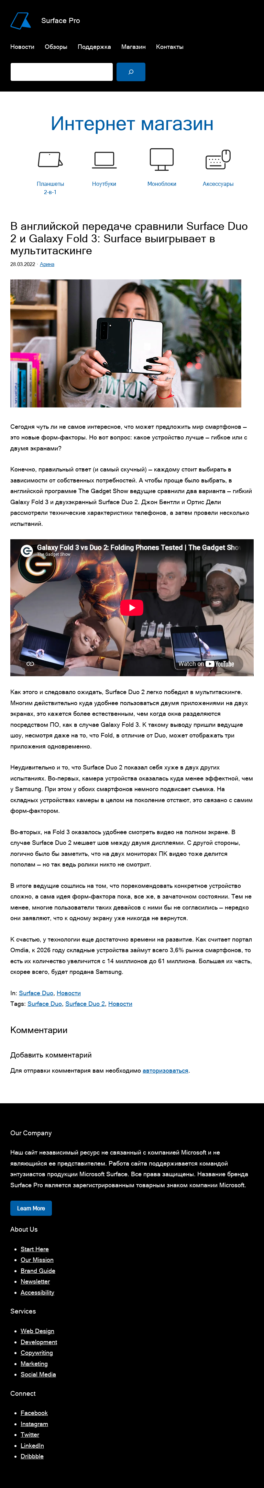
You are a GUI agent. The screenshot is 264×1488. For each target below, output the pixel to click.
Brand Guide (38, 1270)
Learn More (31, 1208)
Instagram (34, 1423)
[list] (132, 173)
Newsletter (35, 1281)
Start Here (35, 1249)
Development (39, 1342)
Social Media (38, 1374)
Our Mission (37, 1259)
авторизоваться (165, 1070)
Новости (69, 993)
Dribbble (32, 1456)
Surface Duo (36, 993)
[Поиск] (131, 72)
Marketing (34, 1363)
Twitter (30, 1434)
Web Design (37, 1331)
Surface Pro (60, 20)
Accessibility (37, 1292)
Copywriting (37, 1352)
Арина (47, 264)
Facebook (34, 1412)
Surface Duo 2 (85, 1003)
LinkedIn (32, 1445)
